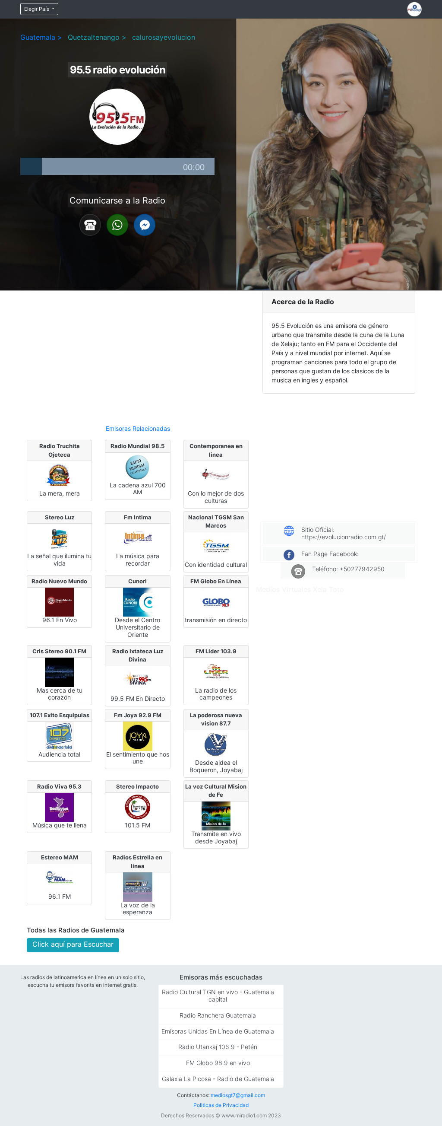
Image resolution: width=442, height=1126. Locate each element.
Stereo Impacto (137, 786)
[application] (117, 166)
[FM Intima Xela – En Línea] (137, 537)
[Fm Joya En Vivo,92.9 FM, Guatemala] (137, 735)
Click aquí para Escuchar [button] (73, 944)
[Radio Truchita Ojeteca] (59, 475)
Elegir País (37, 9)
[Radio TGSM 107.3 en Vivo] (216, 546)
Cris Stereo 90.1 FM (59, 651)
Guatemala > (41, 37)
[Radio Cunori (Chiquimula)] (137, 601)
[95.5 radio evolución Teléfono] (90, 224)
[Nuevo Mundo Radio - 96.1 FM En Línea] (59, 601)
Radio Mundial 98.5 (137, 445)
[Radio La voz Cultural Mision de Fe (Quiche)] (216, 815)
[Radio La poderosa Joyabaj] (216, 744)
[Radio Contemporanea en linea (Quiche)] (216, 475)
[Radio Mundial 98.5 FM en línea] (137, 466)
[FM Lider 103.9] (216, 671)
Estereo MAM (59, 857)
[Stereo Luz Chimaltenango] (59, 537)
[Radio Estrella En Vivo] (137, 886)
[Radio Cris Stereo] (59, 671)
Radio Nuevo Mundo (59, 581)
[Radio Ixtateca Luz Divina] (137, 680)
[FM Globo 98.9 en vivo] (216, 601)
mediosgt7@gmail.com (238, 1095)
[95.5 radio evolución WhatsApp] (117, 224)
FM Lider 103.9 (216, 651)
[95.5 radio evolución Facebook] (144, 224)
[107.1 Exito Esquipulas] (59, 735)
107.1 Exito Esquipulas (59, 715)
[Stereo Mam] (59, 878)
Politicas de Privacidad (221, 1105)
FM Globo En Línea (215, 581)
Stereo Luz (59, 517)
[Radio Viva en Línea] (59, 806)
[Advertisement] (138, 353)
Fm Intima (138, 517)
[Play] (31, 166)
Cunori (137, 581)
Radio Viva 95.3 (59, 786)
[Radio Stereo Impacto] (137, 806)
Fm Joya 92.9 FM (137, 715)
